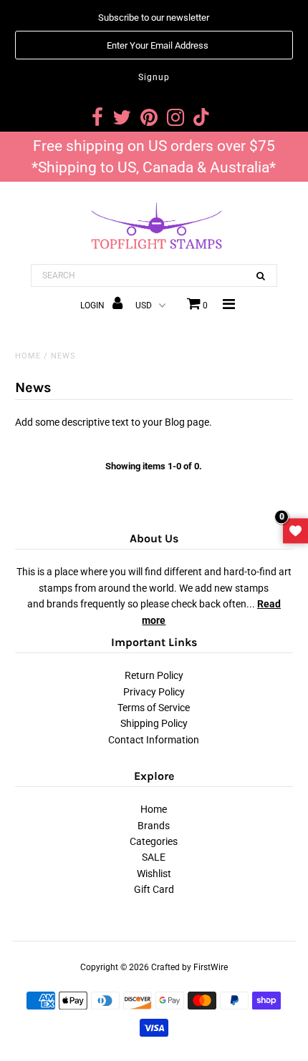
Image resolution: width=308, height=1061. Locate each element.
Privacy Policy (154, 692)
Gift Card (154, 889)
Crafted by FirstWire (189, 967)
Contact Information (153, 739)
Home (28, 356)
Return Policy (154, 675)
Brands (154, 825)
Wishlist (154, 873)
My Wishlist (295, 530)
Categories (154, 841)
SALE (153, 857)
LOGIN (93, 305)
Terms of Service (153, 707)
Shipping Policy (154, 723)
